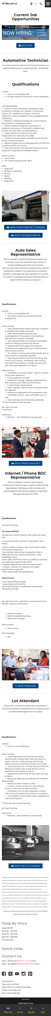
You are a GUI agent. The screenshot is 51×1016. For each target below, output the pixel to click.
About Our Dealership (11, 993)
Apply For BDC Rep (27, 686)
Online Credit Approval (11, 990)
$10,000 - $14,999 (9, 931)
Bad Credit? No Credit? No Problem (16, 987)
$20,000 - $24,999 (9, 937)
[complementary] (43, 1008)
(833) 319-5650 (27, 964)
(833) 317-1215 (23, 961)
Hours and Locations (10, 984)
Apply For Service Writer (27, 235)
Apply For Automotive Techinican (27, 227)
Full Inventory (7, 981)
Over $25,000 (7, 940)
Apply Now (26, 45)
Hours (33, 961)
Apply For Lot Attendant (27, 866)
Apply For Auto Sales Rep (27, 463)
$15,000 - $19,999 (9, 934)
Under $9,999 (7, 928)
